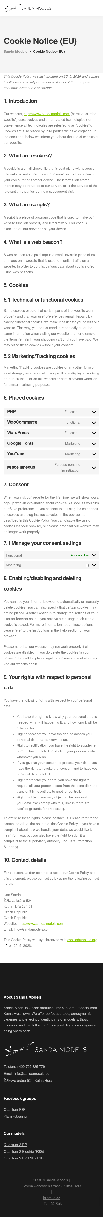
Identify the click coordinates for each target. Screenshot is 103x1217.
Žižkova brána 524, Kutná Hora (28, 1080)
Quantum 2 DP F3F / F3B (24, 1157)
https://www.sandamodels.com (47, 113)
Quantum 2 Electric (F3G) (24, 1151)
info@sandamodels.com (33, 1073)
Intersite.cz (51, 1197)
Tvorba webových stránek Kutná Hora (51, 1185)
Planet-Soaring (15, 1115)
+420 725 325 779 (31, 1066)
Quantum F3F (14, 1109)
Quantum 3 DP (15, 1144)
